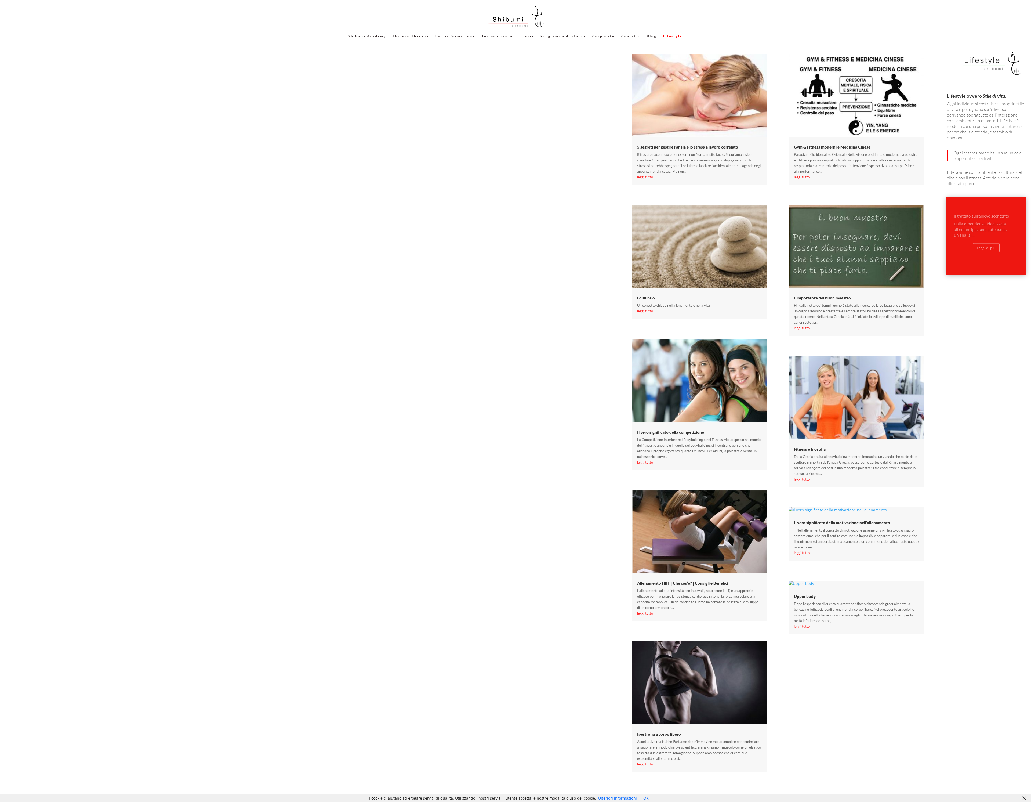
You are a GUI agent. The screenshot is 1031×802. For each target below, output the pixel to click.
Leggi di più (986, 244)
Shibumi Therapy (411, 36)
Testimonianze (497, 36)
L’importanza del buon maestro (822, 297)
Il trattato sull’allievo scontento (981, 212)
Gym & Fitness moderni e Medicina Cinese (832, 146)
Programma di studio (563, 36)
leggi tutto (645, 177)
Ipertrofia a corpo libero (659, 734)
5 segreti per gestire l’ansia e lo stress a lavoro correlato (687, 146)
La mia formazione (455, 36)
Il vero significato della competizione (670, 432)
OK (646, 798)
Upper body (805, 596)
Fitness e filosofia (810, 449)
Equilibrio (646, 297)
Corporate (603, 36)
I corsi (527, 36)
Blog (651, 36)
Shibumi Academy (367, 36)
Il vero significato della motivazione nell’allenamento (842, 522)
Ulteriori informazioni (617, 798)
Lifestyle (672, 36)
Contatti (630, 36)
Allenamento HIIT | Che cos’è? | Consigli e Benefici (682, 583)
